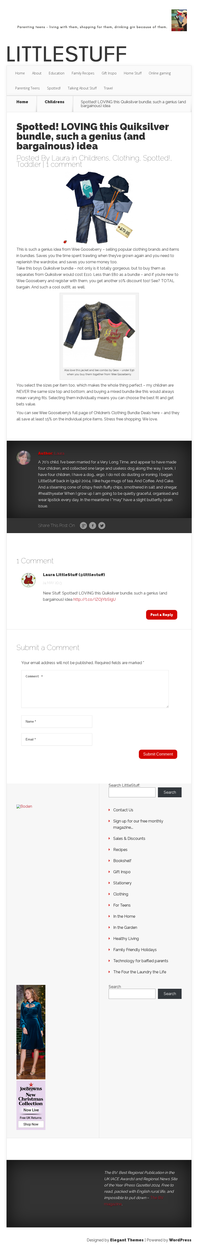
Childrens (54, 102)
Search (170, 792)
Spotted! (54, 88)
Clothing (126, 158)
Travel (108, 88)
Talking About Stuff (82, 88)
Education (56, 73)
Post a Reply (161, 615)
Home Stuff (132, 73)
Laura (60, 158)
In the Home (124, 916)
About (37, 73)
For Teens (122, 905)
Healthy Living (126, 938)
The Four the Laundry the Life (139, 972)
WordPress (180, 1240)
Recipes (120, 849)
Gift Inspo (109, 73)
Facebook (92, 526)
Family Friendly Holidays (135, 949)
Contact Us (123, 810)
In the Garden (125, 927)
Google (83, 526)
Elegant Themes (127, 1240)
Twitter (102, 526)
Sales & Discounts (129, 838)
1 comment (64, 164)
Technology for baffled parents (140, 961)
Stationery (122, 883)
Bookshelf (122, 860)
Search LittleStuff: (124, 785)
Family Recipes (83, 73)
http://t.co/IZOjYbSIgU (94, 599)
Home (20, 73)
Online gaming (160, 73)
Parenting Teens (27, 88)
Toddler (28, 164)
